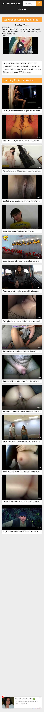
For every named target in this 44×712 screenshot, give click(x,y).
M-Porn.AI (6, 27)
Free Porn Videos (22, 25)
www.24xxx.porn (8, 34)
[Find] (39, 3)
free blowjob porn (33, 31)
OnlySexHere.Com (11, 3)
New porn (22, 9)
